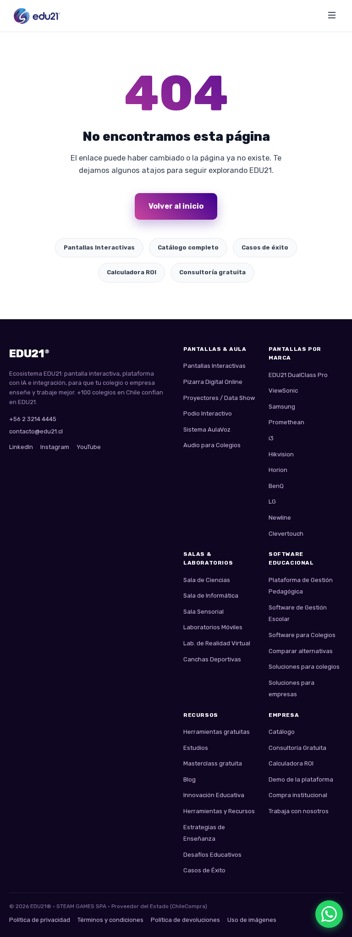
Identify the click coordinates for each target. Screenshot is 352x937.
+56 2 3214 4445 (32, 419)
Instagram (54, 447)
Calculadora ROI (131, 272)
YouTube (89, 447)
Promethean (286, 422)
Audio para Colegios (212, 445)
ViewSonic (283, 390)
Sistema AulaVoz (207, 429)
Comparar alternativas (301, 651)
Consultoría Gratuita (297, 747)
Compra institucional (298, 795)
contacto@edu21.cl (36, 431)
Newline (280, 517)
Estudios (195, 747)
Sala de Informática (210, 595)
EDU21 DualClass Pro (298, 374)
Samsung (282, 406)
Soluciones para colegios (304, 666)
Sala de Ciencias (206, 580)
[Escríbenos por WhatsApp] (329, 914)
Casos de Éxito (204, 870)
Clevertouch (286, 533)
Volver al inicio (176, 206)
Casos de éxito (265, 247)
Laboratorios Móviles (212, 627)
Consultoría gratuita (212, 272)
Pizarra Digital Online (212, 381)
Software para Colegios (302, 635)
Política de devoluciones (185, 919)
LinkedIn (21, 447)
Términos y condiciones (110, 919)
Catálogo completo (188, 247)
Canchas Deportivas (212, 659)
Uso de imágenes (251, 919)
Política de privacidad (39, 919)
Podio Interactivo (207, 413)
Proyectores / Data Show (219, 397)
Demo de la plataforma (301, 779)
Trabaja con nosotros (299, 811)
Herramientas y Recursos (219, 811)
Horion (278, 469)
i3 (271, 438)
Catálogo (282, 731)
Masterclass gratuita (212, 763)
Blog (189, 779)
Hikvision (281, 454)
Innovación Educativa (213, 795)
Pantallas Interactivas (99, 247)
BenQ (276, 485)
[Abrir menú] (332, 16)
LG (272, 501)
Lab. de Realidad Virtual (216, 643)
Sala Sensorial (203, 611)
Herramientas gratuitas (216, 731)
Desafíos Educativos (212, 854)
